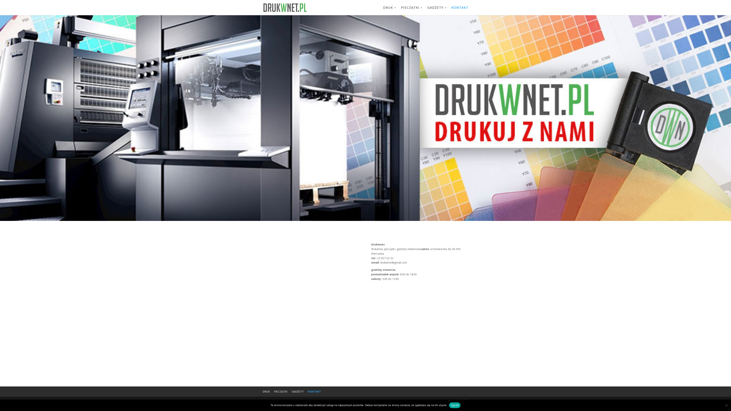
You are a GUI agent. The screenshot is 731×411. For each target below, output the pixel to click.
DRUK (388, 8)
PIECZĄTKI (410, 8)
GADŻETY (435, 8)
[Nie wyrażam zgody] (726, 405)
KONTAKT (459, 8)
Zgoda (455, 405)
